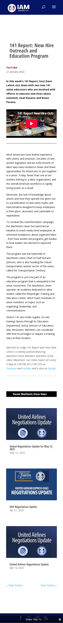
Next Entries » (49, 585)
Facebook (11, 368)
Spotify (51, 368)
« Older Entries (14, 585)
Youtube (27, 368)
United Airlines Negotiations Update (29, 564)
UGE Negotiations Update (23, 507)
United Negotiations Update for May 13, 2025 (31, 447)
